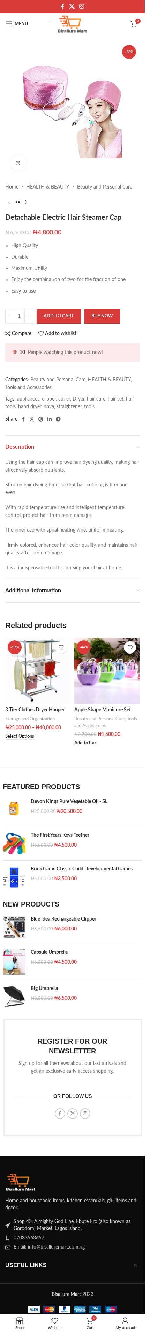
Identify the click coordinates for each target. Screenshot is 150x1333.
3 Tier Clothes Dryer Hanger (35, 709)
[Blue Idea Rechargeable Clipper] (14, 927)
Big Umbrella (44, 988)
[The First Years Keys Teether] (14, 843)
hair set (115, 399)
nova (49, 406)
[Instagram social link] (82, 6)
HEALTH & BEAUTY (47, 187)
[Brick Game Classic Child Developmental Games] (14, 877)
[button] (86, 743)
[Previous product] (9, 202)
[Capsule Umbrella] (14, 962)
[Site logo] (72, 23)
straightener (69, 406)
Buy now (102, 316)
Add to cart (59, 316)
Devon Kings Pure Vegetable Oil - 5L (69, 801)
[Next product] (26, 202)
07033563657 (29, 1238)
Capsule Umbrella (49, 952)
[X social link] (72, 6)
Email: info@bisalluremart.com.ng (49, 1247)
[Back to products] (18, 202)
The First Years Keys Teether (60, 835)
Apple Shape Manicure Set (102, 709)
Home (11, 187)
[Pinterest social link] (40, 419)
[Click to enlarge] (18, 163)
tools (89, 406)
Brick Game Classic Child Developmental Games (82, 869)
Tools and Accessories (28, 387)
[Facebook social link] (62, 6)
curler (64, 399)
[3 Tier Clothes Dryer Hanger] (38, 671)
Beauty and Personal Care (104, 187)
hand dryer (29, 406)
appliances (28, 399)
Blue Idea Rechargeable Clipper (63, 919)
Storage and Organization (30, 719)
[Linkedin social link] (49, 419)
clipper (49, 399)
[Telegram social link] (58, 419)
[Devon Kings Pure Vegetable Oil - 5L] (14, 810)
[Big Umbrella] (14, 996)
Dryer (78, 399)
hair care (96, 399)
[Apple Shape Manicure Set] (107, 671)
